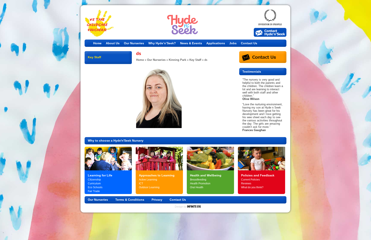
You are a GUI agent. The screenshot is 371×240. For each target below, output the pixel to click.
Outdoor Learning (149, 187)
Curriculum (94, 183)
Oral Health (196, 187)
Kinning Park (177, 59)
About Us (113, 43)
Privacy (157, 199)
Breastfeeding (198, 179)
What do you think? (252, 187)
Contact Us (249, 43)
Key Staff (195, 59)
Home (97, 43)
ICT (141, 183)
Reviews (246, 183)
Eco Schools (95, 187)
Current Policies (250, 179)
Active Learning (148, 179)
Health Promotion (200, 183)
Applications (215, 43)
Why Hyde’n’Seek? (162, 43)
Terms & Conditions (129, 199)
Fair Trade (94, 191)
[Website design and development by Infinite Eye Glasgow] (194, 206)
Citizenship (94, 179)
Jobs (233, 43)
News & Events (191, 43)
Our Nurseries (134, 43)
